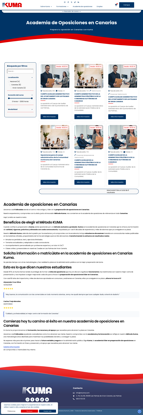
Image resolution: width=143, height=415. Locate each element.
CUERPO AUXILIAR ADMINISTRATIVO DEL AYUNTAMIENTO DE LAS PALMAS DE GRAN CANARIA (55, 96)
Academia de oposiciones (82, 6)
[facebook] (68, 2)
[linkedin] (78, 2)
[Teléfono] (139, 397)
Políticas (99, 411)
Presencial (113, 94)
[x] (71, 2)
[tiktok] (75, 2)
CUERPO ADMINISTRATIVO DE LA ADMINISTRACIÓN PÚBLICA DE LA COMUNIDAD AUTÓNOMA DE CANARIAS (87, 97)
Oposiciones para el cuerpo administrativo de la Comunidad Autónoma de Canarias (54, 157)
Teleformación (96, 91)
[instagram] (65, 2)
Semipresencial (89, 155)
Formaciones (61, 6)
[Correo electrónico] (139, 402)
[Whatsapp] (139, 392)
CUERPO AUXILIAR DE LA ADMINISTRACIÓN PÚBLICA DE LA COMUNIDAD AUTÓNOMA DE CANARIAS (87, 163)
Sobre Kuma (45, 6)
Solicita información (12, 347)
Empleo (100, 6)
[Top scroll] (139, 406)
